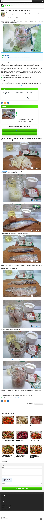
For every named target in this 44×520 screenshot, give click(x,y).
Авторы (3, 501)
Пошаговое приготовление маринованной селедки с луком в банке (16, 57)
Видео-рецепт (6, 58)
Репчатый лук (4, 171)
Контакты (3, 503)
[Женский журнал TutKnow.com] (8, 5)
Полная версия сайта (6, 509)
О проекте (4, 499)
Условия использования (4, 518)
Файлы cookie (3, 517)
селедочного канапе (16, 397)
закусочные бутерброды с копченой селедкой (23, 85)
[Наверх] (41, 519)
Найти (31, 1)
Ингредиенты (6, 55)
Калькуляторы (4, 497)
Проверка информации (6, 507)
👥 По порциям (19, 130)
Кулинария (2, 17)
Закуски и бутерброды (8, 17)
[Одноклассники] (5, 103)
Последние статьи (5, 495)
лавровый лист (12, 359)
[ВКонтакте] (2, 103)
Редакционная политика (6, 505)
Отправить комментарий (22, 488)
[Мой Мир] (8, 103)
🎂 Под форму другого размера (19, 133)
